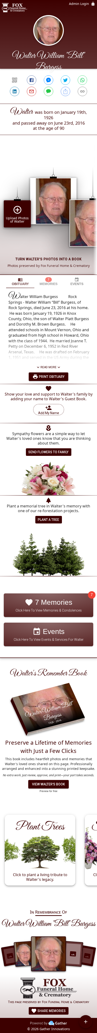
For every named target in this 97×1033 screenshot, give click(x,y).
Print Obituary (51, 377)
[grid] (48, 213)
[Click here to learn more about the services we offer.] (48, 988)
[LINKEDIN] (14, 91)
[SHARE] (65, 91)
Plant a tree (48, 520)
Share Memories (51, 1011)
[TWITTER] (65, 80)
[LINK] (82, 91)
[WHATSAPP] (82, 80)
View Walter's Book (48, 784)
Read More (48, 367)
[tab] (20, 281)
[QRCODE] (14, 80)
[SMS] (48, 91)
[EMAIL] (31, 91)
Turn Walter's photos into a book (49, 259)
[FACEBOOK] (31, 80)
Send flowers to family (48, 452)
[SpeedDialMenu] (85, 1021)
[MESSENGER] (48, 80)
